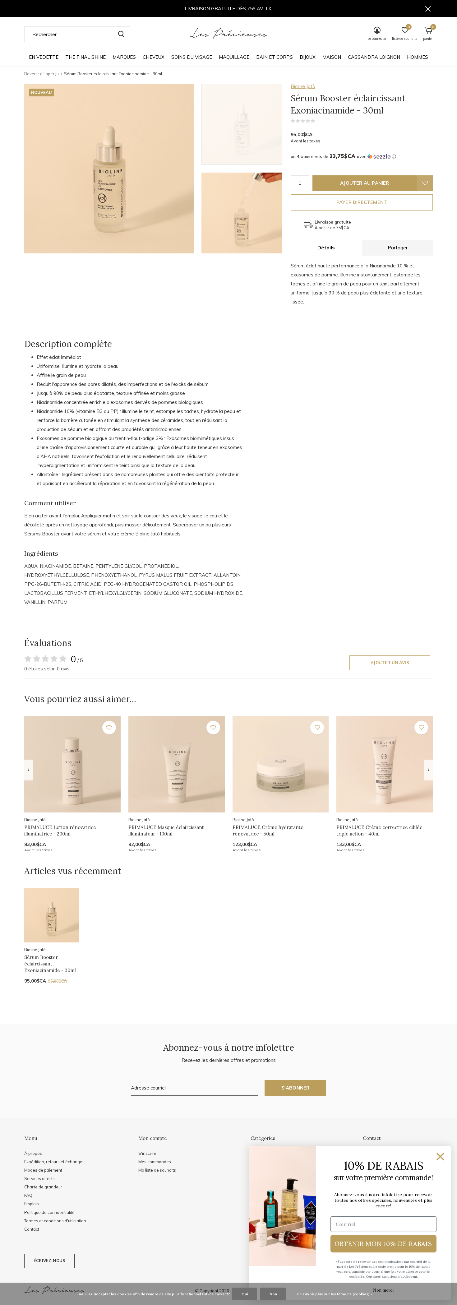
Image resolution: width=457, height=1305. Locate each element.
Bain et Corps (274, 57)
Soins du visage (191, 57)
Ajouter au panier (364, 183)
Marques (124, 57)
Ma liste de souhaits (157, 1170)
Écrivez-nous (49, 1260)
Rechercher (121, 34)
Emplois (31, 1203)
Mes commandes (154, 1161)
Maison (331, 57)
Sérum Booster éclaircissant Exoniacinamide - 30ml (50, 963)
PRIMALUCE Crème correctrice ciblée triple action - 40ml (379, 830)
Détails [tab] (326, 247)
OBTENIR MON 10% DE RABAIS (383, 1243)
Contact (31, 1229)
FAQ (28, 1195)
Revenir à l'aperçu (41, 73)
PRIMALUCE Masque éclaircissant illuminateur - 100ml (166, 830)
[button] (246, 124)
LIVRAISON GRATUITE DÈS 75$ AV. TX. (228, 9)
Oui (245, 1294)
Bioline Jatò (303, 86)
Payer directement (361, 202)
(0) (318, 120)
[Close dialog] (440, 1156)
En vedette (43, 57)
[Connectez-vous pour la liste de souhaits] (425, 183)
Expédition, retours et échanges (54, 1161)
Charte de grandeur (43, 1186)
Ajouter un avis (390, 662)
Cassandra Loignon (374, 57)
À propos (33, 1153)
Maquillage (234, 57)
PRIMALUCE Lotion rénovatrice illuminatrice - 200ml (60, 830)
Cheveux (153, 57)
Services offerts (39, 1178)
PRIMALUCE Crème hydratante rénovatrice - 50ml (268, 830)
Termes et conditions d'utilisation (55, 1220)
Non (273, 1294)
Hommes (417, 57)
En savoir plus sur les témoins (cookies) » (334, 1294)
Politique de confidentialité (49, 1212)
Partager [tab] (398, 247)
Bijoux (308, 57)
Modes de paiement (43, 1170)
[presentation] (28, 770)
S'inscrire (147, 1153)
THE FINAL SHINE (85, 57)
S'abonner (295, 1088)
